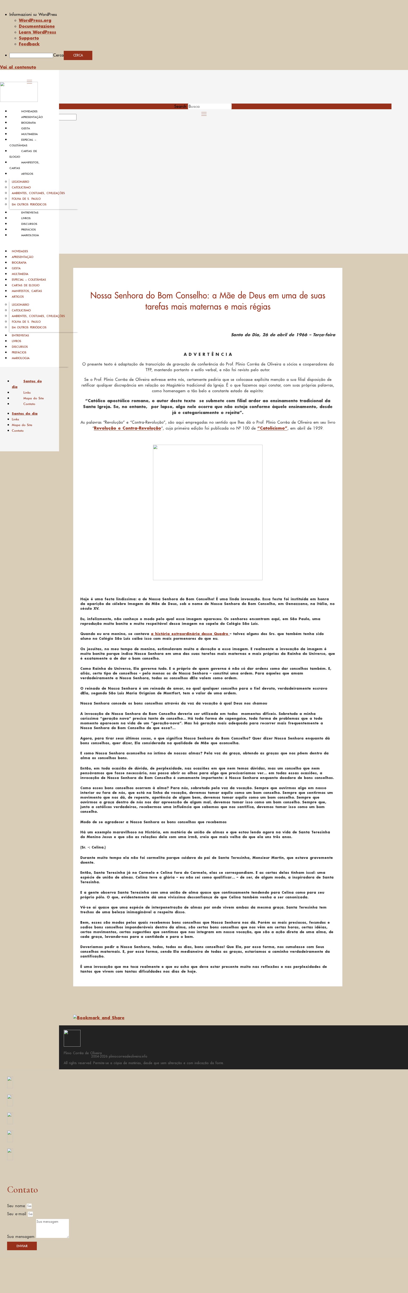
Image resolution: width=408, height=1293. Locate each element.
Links (27, 392)
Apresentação (32, 117)
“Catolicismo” (272, 428)
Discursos (29, 224)
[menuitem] (208, 14)
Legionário (20, 181)
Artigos (27, 173)
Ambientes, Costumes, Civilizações (38, 193)
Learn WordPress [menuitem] (37, 32)
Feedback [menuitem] (29, 43)
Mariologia (30, 235)
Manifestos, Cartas (27, 291)
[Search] (82, 118)
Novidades (29, 111)
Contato (29, 404)
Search (180, 106)
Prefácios (28, 229)
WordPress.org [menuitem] (35, 20)
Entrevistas (29, 212)
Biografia (28, 122)
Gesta (25, 128)
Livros (26, 218)
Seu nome (17, 1205)
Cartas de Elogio (25, 285)
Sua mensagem (21, 1236)
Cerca (58, 55)
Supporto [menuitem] (29, 37)
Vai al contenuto (18, 67)
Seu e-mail (17, 1213)
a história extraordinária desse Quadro (190, 633)
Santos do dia (27, 384)
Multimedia (29, 134)
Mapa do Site (33, 398)
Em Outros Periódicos (29, 204)
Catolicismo (21, 187)
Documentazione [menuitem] (37, 26)
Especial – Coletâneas (29, 279)
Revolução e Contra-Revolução (127, 428)
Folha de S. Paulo (26, 198)
